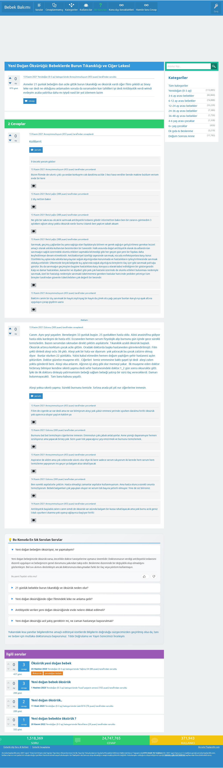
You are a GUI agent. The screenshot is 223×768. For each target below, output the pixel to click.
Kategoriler (71, 9)
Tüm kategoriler (178, 85)
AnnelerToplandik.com (209, 747)
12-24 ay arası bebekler (182, 105)
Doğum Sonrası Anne (181, 136)
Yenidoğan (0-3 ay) (46, 77)
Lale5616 (81, 706)
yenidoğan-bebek (53, 673)
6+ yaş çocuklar (177, 126)
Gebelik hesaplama (41, 747)
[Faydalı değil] (154, 576)
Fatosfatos (82, 724)
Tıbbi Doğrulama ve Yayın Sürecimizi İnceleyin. (96, 636)
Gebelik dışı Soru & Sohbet (16, 747)
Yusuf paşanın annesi (88, 688)
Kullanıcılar (86, 9)
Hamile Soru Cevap (146, 9)
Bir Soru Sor (100, 9)
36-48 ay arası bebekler (182, 115)
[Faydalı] (145, 576)
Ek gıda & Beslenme (180, 131)
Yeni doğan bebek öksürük (51, 682)
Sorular (39, 9)
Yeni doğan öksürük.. (46, 700)
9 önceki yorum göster (43, 161)
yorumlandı (90, 169)
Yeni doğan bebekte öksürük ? (53, 718)
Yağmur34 (84, 669)
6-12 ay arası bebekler (182, 100)
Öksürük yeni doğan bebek (51, 663)
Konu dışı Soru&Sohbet (121, 9)
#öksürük (37, 673)
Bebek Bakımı (17, 7)
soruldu (112, 77)
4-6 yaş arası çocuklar (181, 120)
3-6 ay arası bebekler (181, 95)
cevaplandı (88, 134)
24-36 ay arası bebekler (182, 110)
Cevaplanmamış (54, 9)
